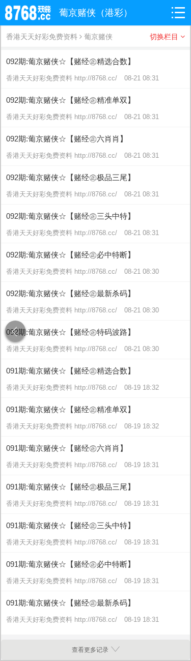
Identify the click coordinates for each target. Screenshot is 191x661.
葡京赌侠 (98, 37)
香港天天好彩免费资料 (41, 37)
